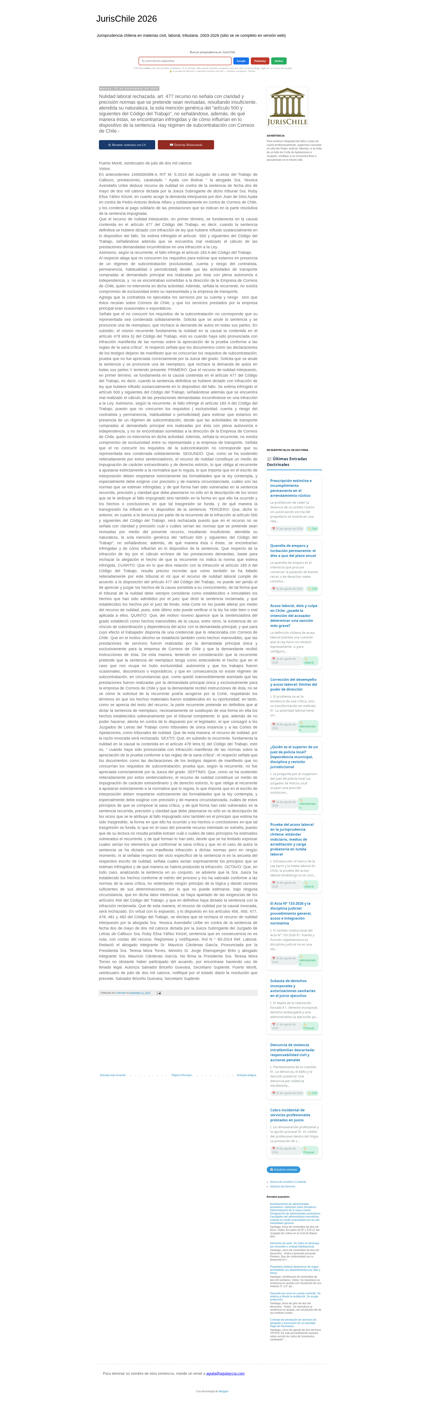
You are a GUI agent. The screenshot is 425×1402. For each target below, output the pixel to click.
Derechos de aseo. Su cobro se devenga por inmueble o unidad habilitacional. (294, 1245)
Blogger (223, 1391)
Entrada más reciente (113, 1075)
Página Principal (181, 1075)
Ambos (279, 61)
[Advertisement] (178, 1037)
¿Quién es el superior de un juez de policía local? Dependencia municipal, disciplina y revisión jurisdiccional (294, 756)
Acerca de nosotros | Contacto (288, 1181)
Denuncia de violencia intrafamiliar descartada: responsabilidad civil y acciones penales (292, 1052)
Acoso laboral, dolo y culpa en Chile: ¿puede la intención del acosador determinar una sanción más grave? (293, 615)
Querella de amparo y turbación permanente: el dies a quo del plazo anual (293, 550)
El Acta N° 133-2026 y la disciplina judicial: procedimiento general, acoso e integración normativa (291, 913)
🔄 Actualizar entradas (283, 1169)
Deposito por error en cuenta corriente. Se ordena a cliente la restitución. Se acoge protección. (295, 1296)
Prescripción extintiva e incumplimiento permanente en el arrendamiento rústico (291, 488)
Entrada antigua (246, 1075)
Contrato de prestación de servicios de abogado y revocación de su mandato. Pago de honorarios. (293, 1323)
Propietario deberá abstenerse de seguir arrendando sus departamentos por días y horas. (295, 1270)
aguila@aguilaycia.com (225, 1373)
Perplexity (260, 61)
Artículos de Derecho (282, 1186)
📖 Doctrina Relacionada (186, 145)
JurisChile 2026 (126, 18)
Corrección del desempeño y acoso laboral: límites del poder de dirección (293, 684)
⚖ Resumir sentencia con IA (127, 145)
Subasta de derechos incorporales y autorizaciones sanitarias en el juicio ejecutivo (292, 988)
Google (241, 61)
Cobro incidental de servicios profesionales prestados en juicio (290, 1115)
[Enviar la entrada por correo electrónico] (159, 992)
